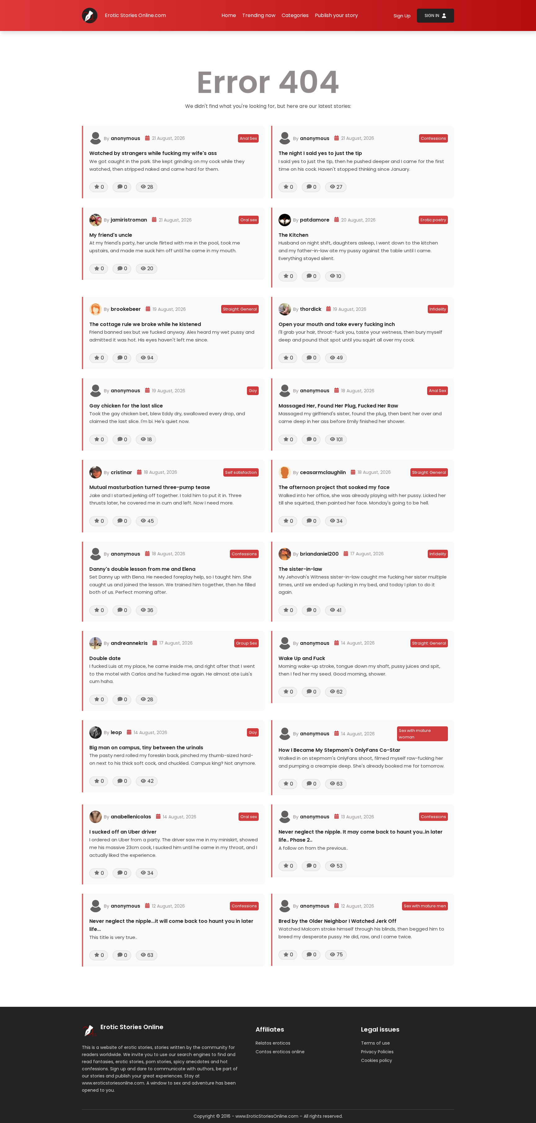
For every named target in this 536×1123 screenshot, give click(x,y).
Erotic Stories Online (131, 1027)
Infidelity (438, 309)
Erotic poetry (433, 220)
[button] (295, 15)
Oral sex (248, 220)
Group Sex (246, 643)
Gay (253, 391)
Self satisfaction (241, 472)
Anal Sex (248, 138)
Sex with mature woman (415, 734)
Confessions (433, 138)
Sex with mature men (425, 906)
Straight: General (240, 309)
